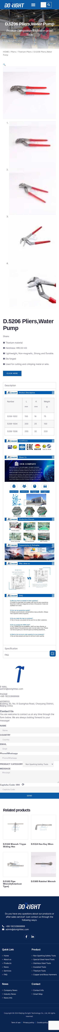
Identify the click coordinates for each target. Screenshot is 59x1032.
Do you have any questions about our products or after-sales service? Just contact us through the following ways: (29, 916)
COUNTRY (5, 735)
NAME (3, 726)
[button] (33, 5)
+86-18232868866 (9, 696)
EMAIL (3, 744)
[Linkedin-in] (32, 936)
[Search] (48, 4)
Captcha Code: (12, 784)
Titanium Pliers (25, 52)
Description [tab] (10, 385)
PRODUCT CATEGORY (11, 764)
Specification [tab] (11, 648)
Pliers (13, 52)
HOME (6, 52)
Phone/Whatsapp (9, 753)
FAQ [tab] (7, 654)
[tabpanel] (29, 516)
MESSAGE (5, 768)
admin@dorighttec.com (11, 688)
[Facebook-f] (26, 936)
